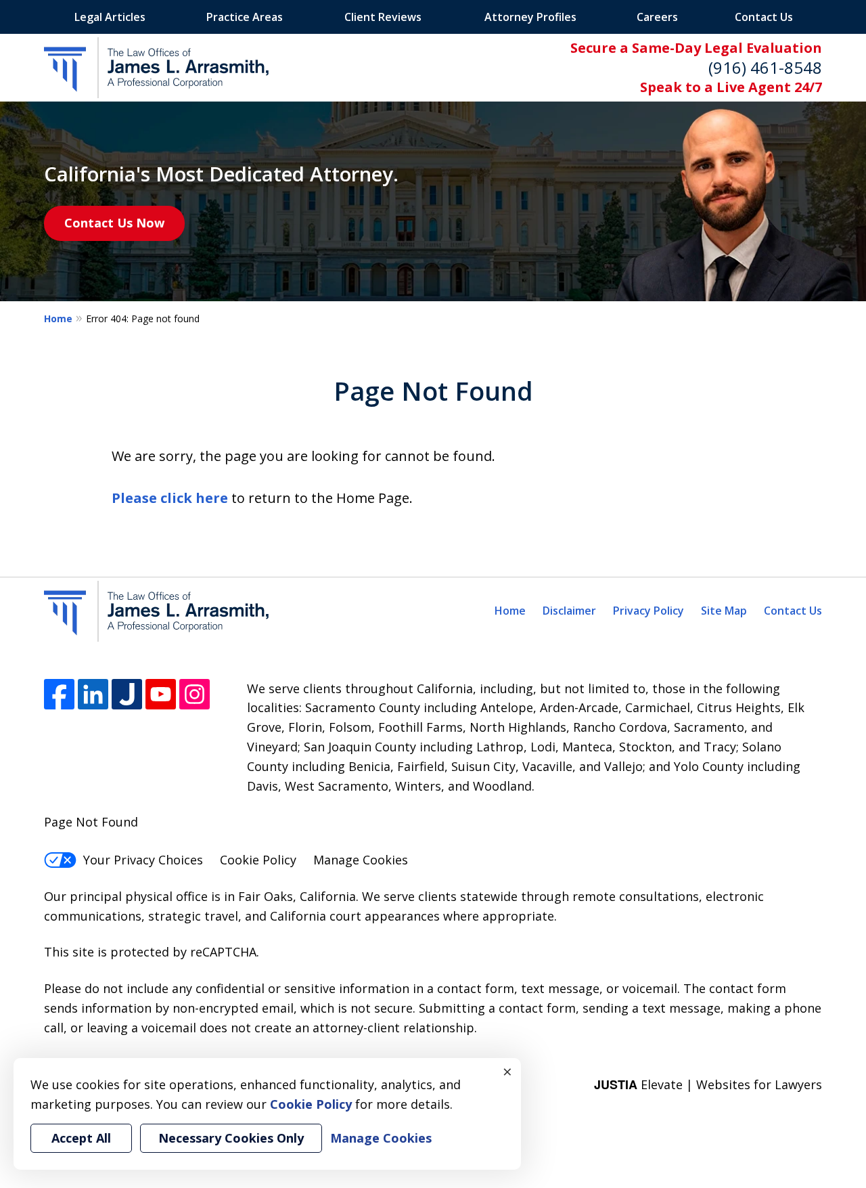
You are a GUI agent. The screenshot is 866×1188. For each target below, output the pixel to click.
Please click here (170, 498)
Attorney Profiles (530, 16)
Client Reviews (382, 16)
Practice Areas (244, 16)
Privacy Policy (648, 610)
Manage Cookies (360, 860)
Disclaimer (569, 610)
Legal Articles (109, 16)
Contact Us (764, 16)
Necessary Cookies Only (231, 1138)
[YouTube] (160, 694)
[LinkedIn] (93, 694)
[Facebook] (59, 694)
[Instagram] (194, 694)
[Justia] (127, 694)
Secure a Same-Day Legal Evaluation (696, 48)
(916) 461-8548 (765, 67)
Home (58, 318)
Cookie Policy (258, 860)
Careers (657, 16)
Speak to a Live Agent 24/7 (731, 87)
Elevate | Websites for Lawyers (708, 1084)
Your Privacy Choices (143, 860)
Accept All (81, 1138)
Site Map (724, 610)
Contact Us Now (114, 223)
